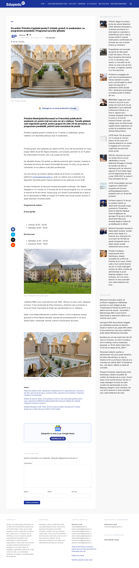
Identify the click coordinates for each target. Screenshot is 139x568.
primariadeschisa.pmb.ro (42, 177)
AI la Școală (92, 4)
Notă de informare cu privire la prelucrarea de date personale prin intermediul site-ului (84, 549)
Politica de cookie (78, 555)
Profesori (81, 4)
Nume (26, 492)
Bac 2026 (72, 4)
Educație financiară (118, 4)
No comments (50, 38)
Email (50, 492)
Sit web (74, 492)
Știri (42, 4)
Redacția (22, 35)
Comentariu (28, 463)
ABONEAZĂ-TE (57, 439)
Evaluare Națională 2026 (57, 4)
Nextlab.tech (103, 4)
